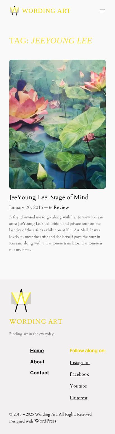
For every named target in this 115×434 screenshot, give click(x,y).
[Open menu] (102, 11)
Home (37, 350)
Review (61, 207)
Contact (39, 372)
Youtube (78, 386)
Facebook (79, 374)
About (37, 362)
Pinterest (78, 398)
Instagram (80, 362)
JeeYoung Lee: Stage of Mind (48, 197)
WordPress (45, 421)
